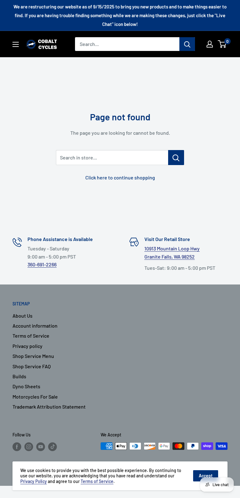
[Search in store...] (176, 157)
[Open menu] (15, 44)
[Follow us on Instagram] (28, 446)
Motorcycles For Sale (35, 397)
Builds (19, 376)
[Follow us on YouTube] (40, 446)
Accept (205, 475)
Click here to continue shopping (120, 177)
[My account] (210, 44)
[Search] (187, 44)
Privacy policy (27, 346)
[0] (222, 44)
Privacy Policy (33, 481)
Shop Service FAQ (31, 366)
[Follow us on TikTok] (52, 446)
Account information (35, 326)
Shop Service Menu (33, 356)
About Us (22, 316)
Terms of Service (30, 336)
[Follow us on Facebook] (16, 446)
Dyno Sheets (26, 386)
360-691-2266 (42, 264)
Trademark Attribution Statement (49, 407)
